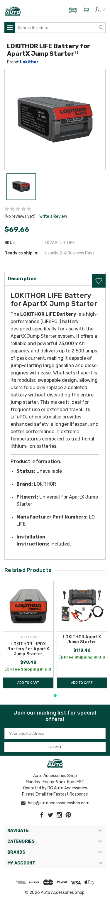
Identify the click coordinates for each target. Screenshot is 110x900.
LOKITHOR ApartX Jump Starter (82, 639)
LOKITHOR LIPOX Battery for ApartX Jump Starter (28, 648)
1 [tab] (55, 695)
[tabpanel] (28, 634)
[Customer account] (100, 9)
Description (22, 278)
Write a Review (53, 216)
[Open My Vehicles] (72, 10)
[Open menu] (9, 27)
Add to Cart (28, 683)
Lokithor (29, 62)
